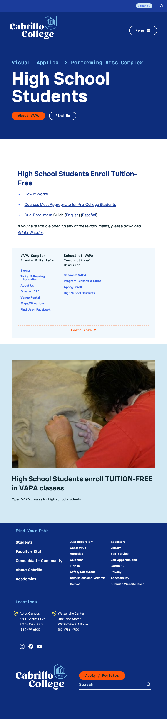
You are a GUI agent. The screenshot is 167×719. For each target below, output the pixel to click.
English (72, 214)
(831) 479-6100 (30, 629)
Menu (139, 30)
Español (144, 5)
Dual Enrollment (39, 214)
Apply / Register (102, 675)
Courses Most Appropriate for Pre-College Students (70, 204)
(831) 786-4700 (68, 629)
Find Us (62, 116)
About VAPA (28, 116)
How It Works (36, 193)
